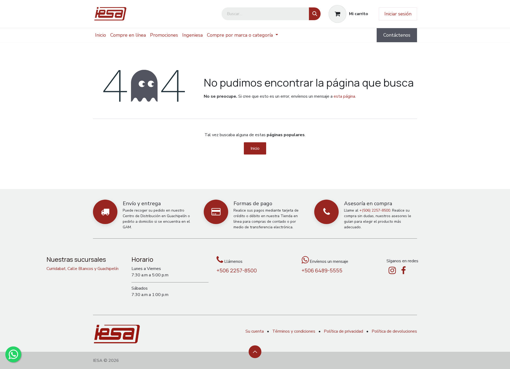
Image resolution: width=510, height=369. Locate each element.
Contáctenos (396, 35)
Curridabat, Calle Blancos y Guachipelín (82, 269)
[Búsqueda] (315, 13)
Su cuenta (254, 331)
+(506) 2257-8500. (375, 210)
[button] (255, 351)
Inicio (255, 148)
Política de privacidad (343, 331)
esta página (344, 96)
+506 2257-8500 (236, 270)
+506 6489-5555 (321, 270)
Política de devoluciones (394, 331)
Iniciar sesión (397, 14)
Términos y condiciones (293, 331)
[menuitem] (100, 35)
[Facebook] (403, 270)
